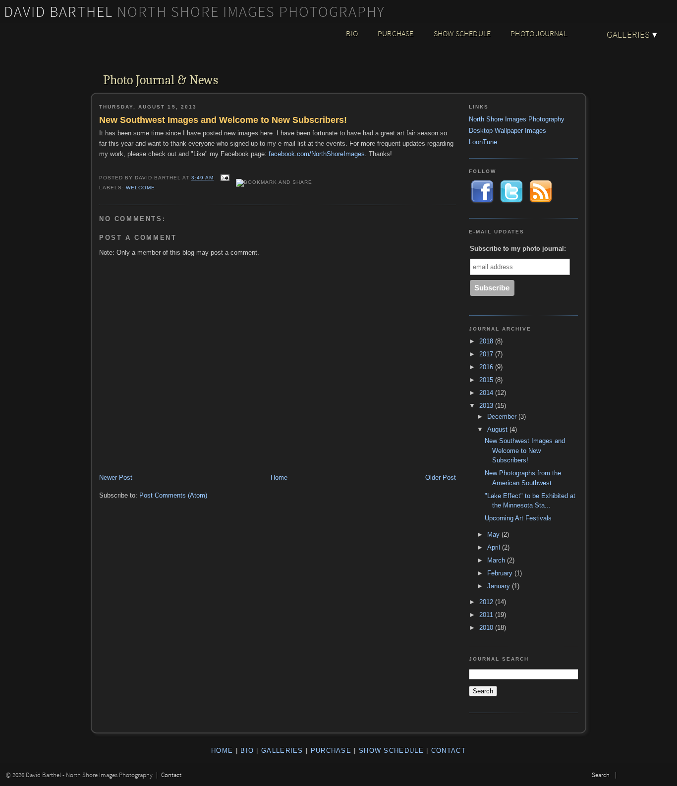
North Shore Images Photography (516, 119)
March (497, 560)
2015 (487, 380)
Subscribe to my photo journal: (518, 248)
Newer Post (115, 477)
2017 (487, 354)
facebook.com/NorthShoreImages (317, 154)
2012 (487, 602)
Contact (448, 750)
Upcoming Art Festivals (518, 518)
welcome (140, 187)
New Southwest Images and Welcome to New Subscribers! (223, 120)
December (502, 416)
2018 (487, 341)
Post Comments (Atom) (173, 495)
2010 (487, 627)
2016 (487, 367)
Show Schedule (462, 33)
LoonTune (483, 142)
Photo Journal (538, 33)
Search (601, 775)
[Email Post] (224, 177)
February (500, 573)
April (494, 547)
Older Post (440, 477)
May (494, 534)
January (499, 586)
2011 (487, 614)
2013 (487, 405)
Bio (352, 33)
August (498, 429)
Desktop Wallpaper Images (507, 130)
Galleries (632, 34)
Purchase (396, 33)
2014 (487, 392)
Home (279, 477)
